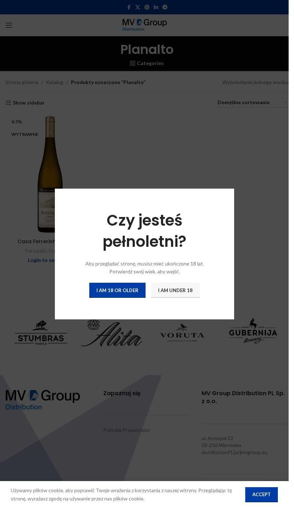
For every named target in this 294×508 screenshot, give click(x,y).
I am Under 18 (175, 290)
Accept (261, 494)
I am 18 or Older (117, 290)
